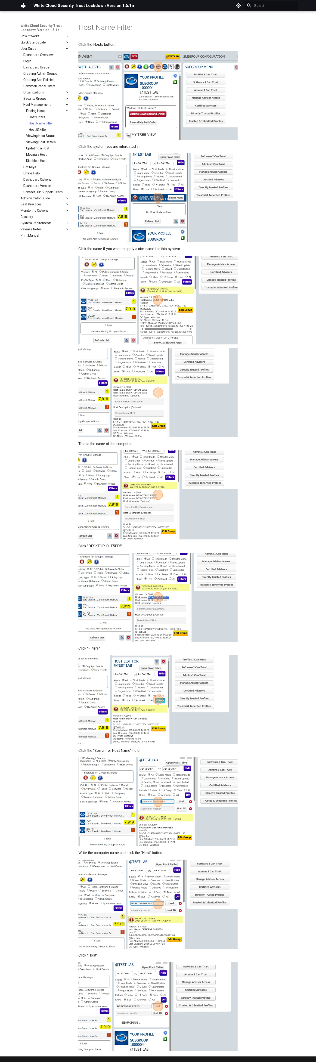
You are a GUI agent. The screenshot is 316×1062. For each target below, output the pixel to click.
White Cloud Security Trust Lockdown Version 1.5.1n (41, 28)
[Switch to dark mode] (238, 5)
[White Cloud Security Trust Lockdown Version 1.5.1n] (23, 5)
